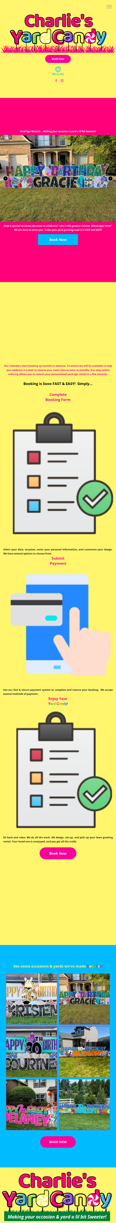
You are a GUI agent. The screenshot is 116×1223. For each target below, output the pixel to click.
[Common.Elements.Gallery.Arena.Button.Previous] (5, 178)
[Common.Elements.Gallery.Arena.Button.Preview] (58, 178)
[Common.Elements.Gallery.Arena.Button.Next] (110, 178)
